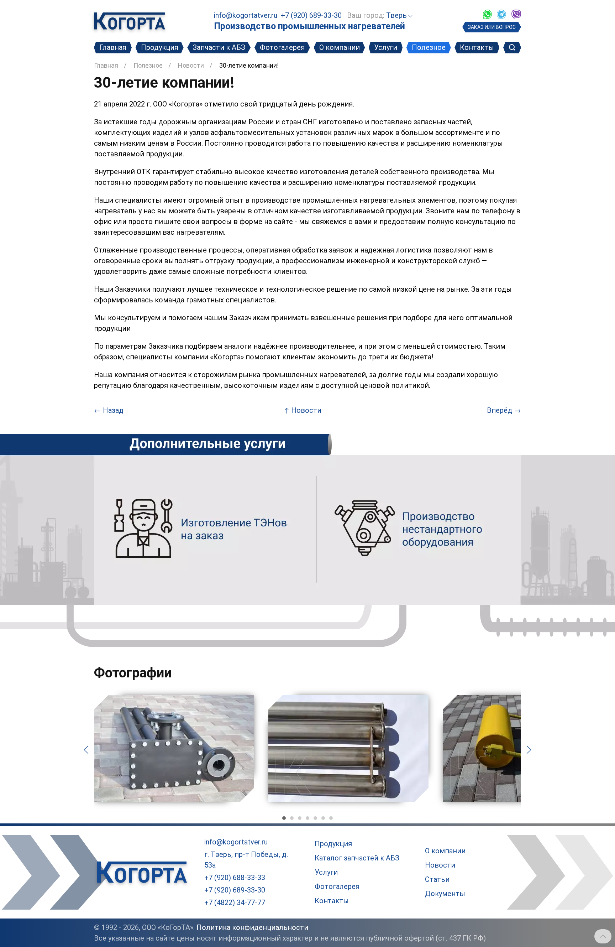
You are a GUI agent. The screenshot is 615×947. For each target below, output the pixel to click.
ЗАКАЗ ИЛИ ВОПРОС (492, 27)
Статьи (437, 879)
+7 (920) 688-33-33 (234, 877)
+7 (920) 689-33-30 (311, 15)
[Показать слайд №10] (315, 818)
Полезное (429, 47)
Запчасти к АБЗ (219, 47)
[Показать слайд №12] (323, 818)
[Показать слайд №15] (331, 818)
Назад (108, 410)
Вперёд (504, 410)
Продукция (159, 47)
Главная (112, 47)
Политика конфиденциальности (252, 927)
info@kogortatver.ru (245, 15)
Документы (445, 893)
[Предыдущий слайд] (86, 749)
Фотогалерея (282, 47)
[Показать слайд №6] (299, 818)
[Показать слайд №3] (292, 818)
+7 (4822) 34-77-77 (234, 902)
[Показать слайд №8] (307, 818)
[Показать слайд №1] (284, 818)
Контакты (477, 47)
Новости (191, 65)
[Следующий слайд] (528, 749)
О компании (339, 47)
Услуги (385, 47)
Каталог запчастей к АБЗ (357, 858)
